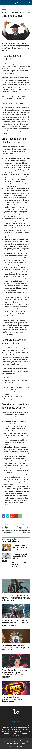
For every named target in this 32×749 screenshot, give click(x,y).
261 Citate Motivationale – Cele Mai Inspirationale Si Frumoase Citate (8, 529)
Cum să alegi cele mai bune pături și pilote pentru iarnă (19, 556)
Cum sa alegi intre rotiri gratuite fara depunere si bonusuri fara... (13, 699)
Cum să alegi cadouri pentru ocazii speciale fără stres (19, 547)
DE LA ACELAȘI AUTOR (11, 541)
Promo (3, 694)
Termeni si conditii (23, 742)
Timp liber (4, 592)
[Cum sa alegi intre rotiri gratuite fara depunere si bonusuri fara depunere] (16, 688)
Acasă (3, 6)
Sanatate (4, 667)
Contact (23, 743)
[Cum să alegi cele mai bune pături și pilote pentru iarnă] (6, 556)
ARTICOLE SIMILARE (10, 539)
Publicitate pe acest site (13, 743)
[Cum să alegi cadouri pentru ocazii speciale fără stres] (6, 547)
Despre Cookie (22, 740)
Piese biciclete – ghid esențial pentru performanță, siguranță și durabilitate (16, 597)
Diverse (4, 642)
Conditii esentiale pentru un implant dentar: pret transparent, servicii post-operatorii (14, 673)
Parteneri (14, 740)
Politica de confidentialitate (10, 742)
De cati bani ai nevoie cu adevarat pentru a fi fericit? (20, 565)
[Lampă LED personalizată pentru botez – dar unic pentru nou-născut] (16, 636)
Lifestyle (8, 6)
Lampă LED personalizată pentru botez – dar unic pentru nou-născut (15, 647)
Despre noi (7, 740)
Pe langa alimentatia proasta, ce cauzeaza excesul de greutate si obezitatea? (23, 529)
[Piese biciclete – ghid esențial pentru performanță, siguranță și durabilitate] (16, 586)
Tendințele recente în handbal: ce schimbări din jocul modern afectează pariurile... (15, 622)
